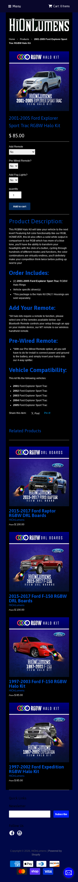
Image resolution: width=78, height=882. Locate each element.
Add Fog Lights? (18, 174)
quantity (13, 188)
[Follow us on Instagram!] (20, 834)
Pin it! (47, 413)
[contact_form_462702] (68, 873)
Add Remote (16, 146)
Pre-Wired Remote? (20, 160)
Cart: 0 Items (61, 6)
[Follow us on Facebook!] (12, 834)
